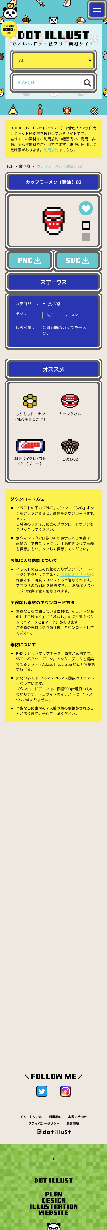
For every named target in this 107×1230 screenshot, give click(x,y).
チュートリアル (31, 1117)
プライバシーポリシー (44, 1123)
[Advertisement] (53, 784)
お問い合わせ (77, 1117)
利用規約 (51, 149)
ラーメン (71, 315)
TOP (9, 166)
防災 (50, 315)
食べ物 (24, 166)
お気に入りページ (75, 574)
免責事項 (72, 1123)
